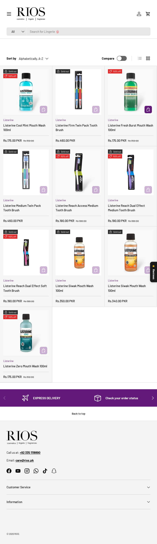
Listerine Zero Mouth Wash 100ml (25, 366)
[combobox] (78, 31)
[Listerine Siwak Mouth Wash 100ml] (78, 252)
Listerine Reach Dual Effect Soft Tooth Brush (25, 288)
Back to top (78, 413)
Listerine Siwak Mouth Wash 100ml (74, 288)
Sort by (11, 58)
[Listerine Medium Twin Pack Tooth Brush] (26, 172)
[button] (148, 13)
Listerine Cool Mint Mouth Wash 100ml (24, 127)
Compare (108, 58)
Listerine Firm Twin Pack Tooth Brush (76, 127)
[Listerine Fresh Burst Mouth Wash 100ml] (131, 92)
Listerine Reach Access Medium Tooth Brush (77, 208)
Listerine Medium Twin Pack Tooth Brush (22, 208)
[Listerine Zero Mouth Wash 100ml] (26, 333)
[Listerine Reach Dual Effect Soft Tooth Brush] (26, 252)
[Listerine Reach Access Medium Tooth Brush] (78, 172)
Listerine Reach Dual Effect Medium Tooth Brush (126, 208)
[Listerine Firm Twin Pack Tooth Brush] (78, 92)
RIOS (16, 534)
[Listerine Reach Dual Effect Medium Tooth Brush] (131, 172)
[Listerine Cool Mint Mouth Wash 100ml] (26, 92)
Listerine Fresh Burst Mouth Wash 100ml (130, 127)
